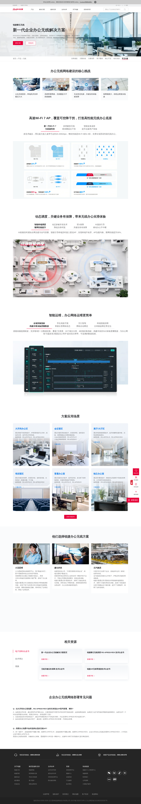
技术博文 (69, 784)
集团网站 (95, 794)
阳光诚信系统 (52, 780)
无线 (24, 58)
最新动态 (17, 777)
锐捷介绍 (17, 770)
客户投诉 (31, 780)
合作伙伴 (64, 9)
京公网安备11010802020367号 (96, 800)
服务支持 (53, 9)
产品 (32, 9)
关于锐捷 (75, 9)
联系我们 (85, 777)
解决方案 (42, 9)
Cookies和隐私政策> (86, 2)
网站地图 (75, 794)
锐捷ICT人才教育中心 (89, 770)
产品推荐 (69, 780)
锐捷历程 (17, 773)
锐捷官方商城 (24, 5)
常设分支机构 (33, 777)
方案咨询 (30, 43)
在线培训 (69, 777)
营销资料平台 (70, 770)
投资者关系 (87, 9)
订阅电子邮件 (87, 784)
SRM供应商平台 (53, 777)
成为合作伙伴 (52, 773)
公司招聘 (85, 780)
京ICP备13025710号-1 (78, 800)
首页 (14, 58)
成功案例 (17, 780)
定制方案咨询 (70, 517)
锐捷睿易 (15, 5)
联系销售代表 (33, 773)
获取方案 (18, 43)
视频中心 (69, 773)
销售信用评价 (33, 784)
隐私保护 (56, 794)
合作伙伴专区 (52, 770)
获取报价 (134, 500)
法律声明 (46, 794)
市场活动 (17, 784)
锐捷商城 (31, 770)
